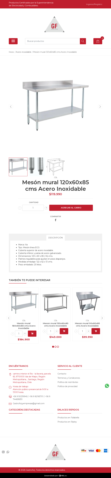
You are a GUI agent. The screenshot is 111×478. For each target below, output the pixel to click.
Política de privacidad (67, 386)
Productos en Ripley (67, 422)
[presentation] (11, 107)
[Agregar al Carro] (32, 334)
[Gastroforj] (54, 24)
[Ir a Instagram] (3, 452)
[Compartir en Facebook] (55, 220)
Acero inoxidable (23, 52)
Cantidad (33, 202)
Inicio (11, 52)
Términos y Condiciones (69, 378)
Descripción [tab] (55, 237)
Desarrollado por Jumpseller (79, 470)
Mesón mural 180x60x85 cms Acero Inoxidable (23, 325)
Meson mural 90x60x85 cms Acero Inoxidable (87, 324)
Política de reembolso (68, 382)
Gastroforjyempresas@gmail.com (29, 403)
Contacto (62, 374)
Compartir (55, 216)
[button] (53, 347)
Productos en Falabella (68, 417)
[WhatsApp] (8, 452)
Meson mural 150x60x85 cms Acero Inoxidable (55, 324)
